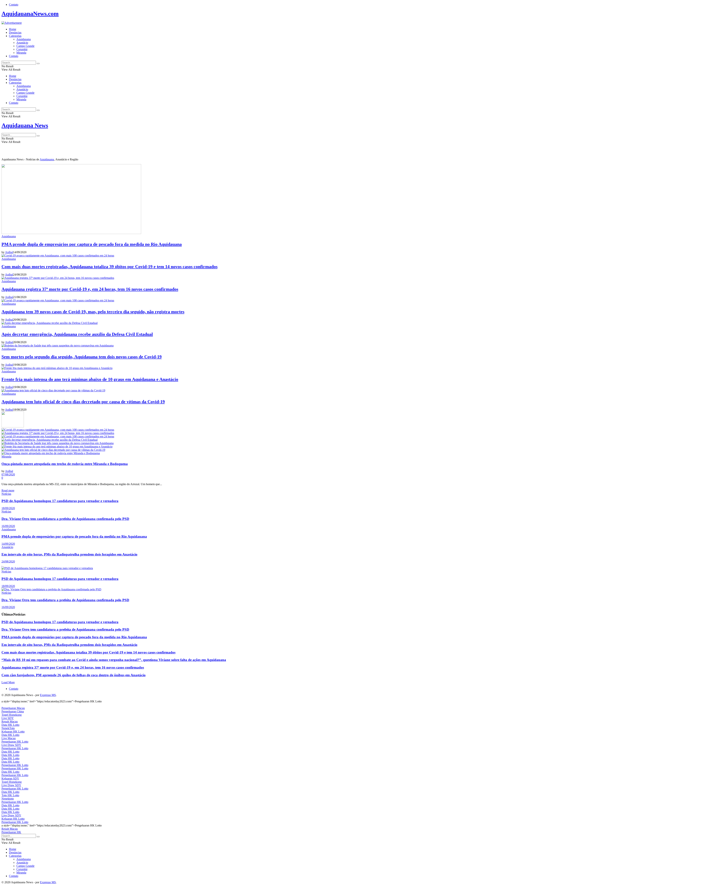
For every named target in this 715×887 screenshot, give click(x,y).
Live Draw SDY (11, 745)
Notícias (6, 493)
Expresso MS (48, 695)
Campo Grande (25, 46)
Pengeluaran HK (11, 832)
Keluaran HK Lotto (13, 731)
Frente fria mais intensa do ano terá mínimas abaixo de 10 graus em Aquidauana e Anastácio (89, 379)
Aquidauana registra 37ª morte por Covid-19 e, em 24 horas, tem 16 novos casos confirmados (89, 289)
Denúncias (15, 32)
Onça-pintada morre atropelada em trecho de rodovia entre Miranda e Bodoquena (64, 464)
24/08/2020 (8, 561)
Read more (7, 490)
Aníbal (9, 252)
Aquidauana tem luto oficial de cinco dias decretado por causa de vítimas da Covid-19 (83, 401)
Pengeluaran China (12, 711)
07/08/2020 (8, 474)
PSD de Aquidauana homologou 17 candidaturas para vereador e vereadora (59, 501)
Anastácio (22, 42)
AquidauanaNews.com (30, 13)
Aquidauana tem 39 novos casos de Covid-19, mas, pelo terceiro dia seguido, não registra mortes (92, 311)
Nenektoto (7, 798)
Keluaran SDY (10, 778)
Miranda (21, 52)
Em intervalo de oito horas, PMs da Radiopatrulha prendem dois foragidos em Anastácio (69, 554)
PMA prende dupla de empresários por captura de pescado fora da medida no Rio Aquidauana (91, 244)
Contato (13, 4)
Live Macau (8, 738)
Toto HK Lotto (10, 795)
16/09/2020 (8, 526)
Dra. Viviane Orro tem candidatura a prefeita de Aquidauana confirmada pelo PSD (65, 519)
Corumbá (21, 49)
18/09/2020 (8, 508)
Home (12, 29)
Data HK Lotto (10, 724)
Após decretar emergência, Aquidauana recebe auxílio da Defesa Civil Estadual (77, 334)
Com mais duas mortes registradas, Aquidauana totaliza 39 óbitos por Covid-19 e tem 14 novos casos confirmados (109, 266)
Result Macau (9, 721)
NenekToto (8, 728)
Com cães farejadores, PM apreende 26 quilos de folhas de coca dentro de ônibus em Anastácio (73, 675)
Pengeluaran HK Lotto (14, 741)
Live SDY (7, 718)
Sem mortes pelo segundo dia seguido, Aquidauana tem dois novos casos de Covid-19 (81, 356)
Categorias (15, 35)
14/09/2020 (8, 543)
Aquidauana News (24, 125)
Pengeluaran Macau (13, 708)
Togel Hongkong (11, 714)
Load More (8, 682)
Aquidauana (23, 39)
